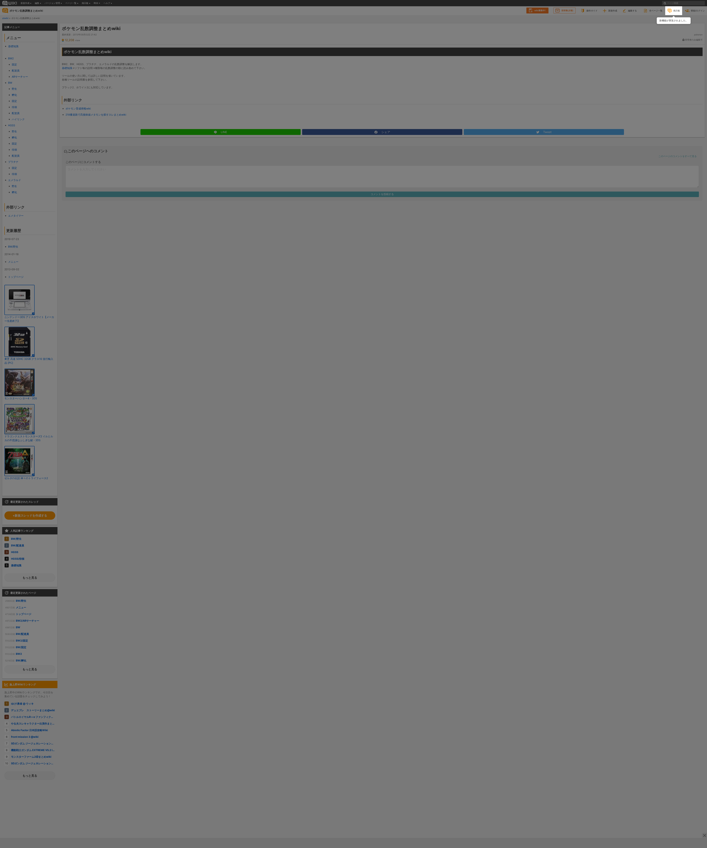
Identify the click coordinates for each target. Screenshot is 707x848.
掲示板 (676, 10)
